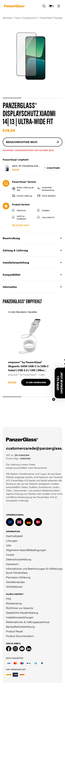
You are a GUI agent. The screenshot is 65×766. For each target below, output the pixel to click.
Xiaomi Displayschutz (26, 17)
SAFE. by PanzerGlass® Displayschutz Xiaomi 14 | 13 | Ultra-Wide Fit (25, 166)
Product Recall (14, 631)
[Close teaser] (53, 399)
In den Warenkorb (36, 382)
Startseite (7, 17)
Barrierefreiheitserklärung (20, 626)
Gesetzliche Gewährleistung (22, 612)
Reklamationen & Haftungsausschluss (28, 622)
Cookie (10, 554)
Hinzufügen (53, 167)
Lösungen (12, 540)
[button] (60, 383)
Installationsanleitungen (20, 617)
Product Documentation (20, 636)
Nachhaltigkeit (14, 536)
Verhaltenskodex (15, 582)
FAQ (8, 598)
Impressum (12, 564)
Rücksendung (14, 603)
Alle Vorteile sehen (20, 225)
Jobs (8, 545)
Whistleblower (14, 586)
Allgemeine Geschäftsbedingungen (26, 550)
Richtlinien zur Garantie (19, 608)
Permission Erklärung (18, 577)
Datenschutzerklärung (18, 559)
